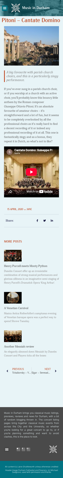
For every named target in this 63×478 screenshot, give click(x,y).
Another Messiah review (19, 346)
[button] (4, 8)
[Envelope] (28, 449)
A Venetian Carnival (16, 308)
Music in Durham (36, 8)
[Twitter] (18, 449)
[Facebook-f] (23, 449)
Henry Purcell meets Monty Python (25, 266)
